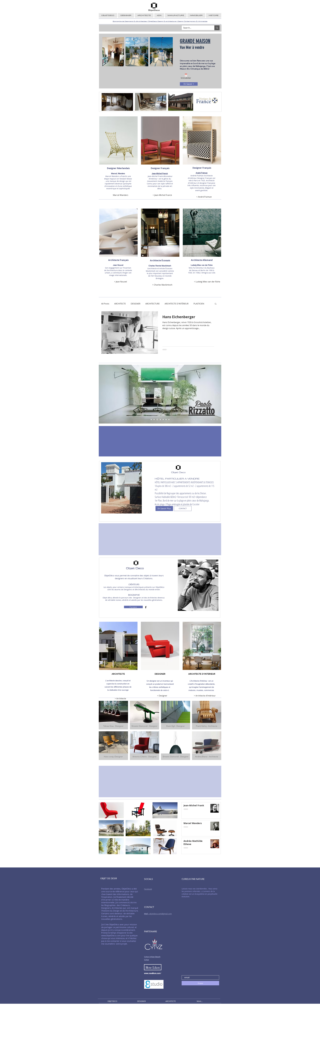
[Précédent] (102, 394)
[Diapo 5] (168, 419)
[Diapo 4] (165, 419)
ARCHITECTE (120, 303)
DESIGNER (135, 303)
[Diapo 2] (159, 419)
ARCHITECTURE (152, 303)
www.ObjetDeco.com (111, 935)
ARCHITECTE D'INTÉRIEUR (176, 303)
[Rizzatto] (156, 419)
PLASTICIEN (199, 303)
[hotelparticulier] (151, 419)
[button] (215, 304)
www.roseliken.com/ (152, 973)
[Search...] (217, 27)
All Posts (105, 303)
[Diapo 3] (162, 419)
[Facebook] (145, 607)
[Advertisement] (75, 1021)
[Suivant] (218, 394)
